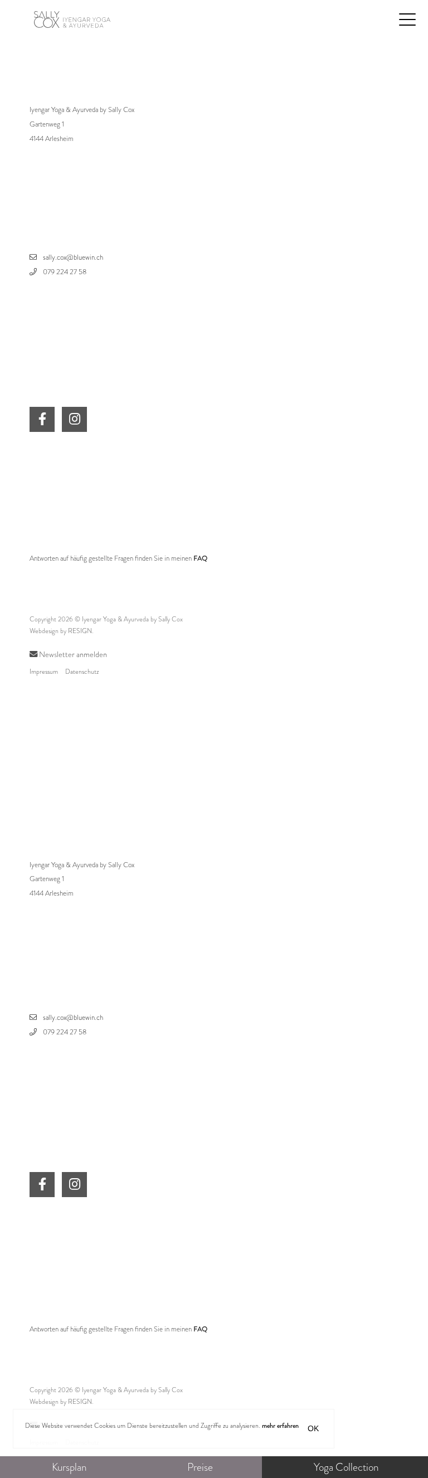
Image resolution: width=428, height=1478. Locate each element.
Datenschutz (82, 671)
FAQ (200, 558)
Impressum (44, 671)
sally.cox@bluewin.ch (73, 257)
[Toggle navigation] (407, 19)
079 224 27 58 (64, 271)
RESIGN (80, 630)
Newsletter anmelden (72, 654)
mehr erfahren (280, 1426)
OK (313, 1428)
